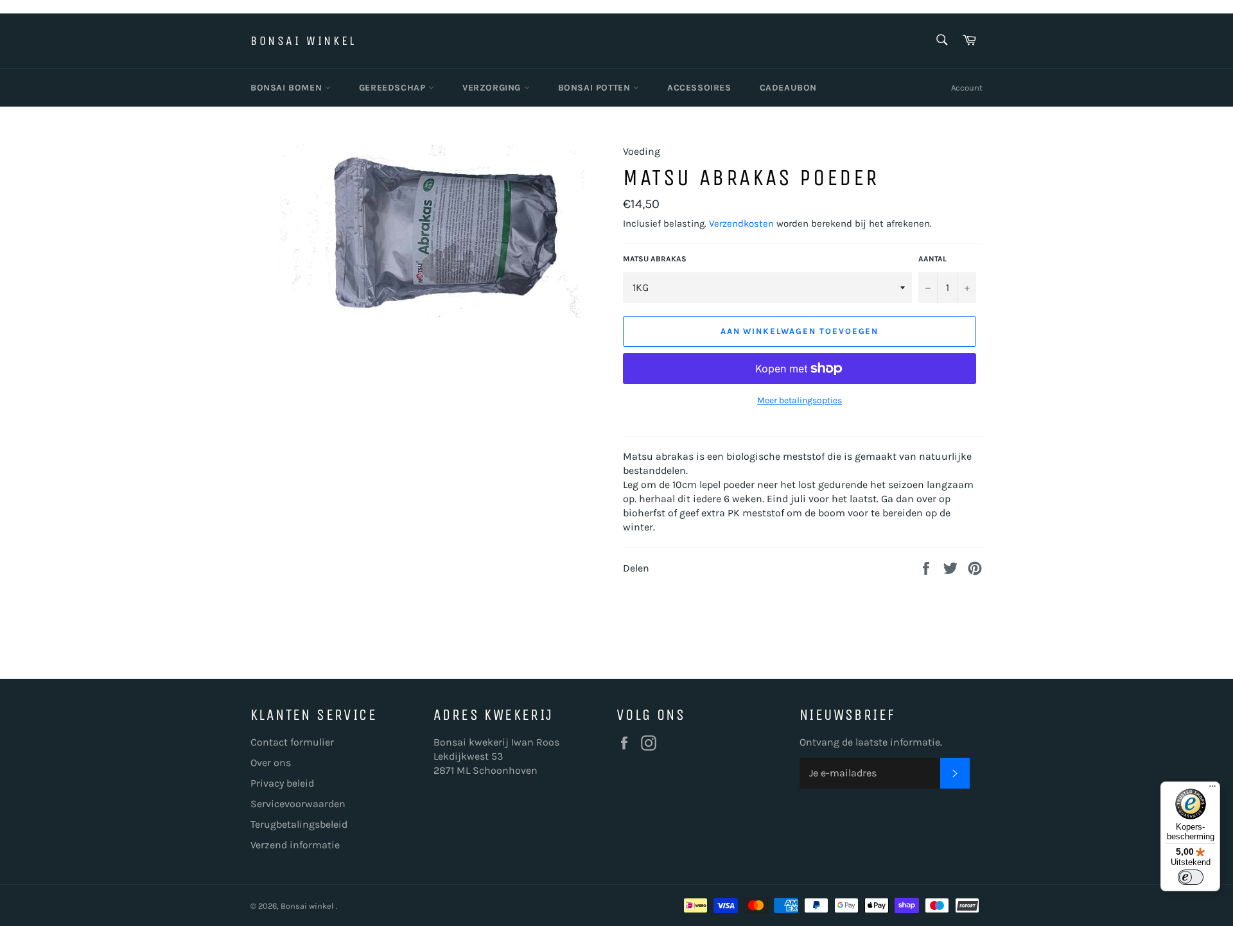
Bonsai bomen (287, 87)
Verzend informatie (295, 845)
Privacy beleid (282, 783)
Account (967, 87)
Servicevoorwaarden (297, 804)
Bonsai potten (595, 87)
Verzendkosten (741, 223)
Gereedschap (393, 87)
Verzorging (493, 87)
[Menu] (1212, 789)
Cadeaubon (788, 87)
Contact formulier (292, 742)
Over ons (270, 762)
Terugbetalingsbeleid (298, 824)
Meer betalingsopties (799, 400)
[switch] (1190, 877)
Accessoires (699, 87)
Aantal (932, 258)
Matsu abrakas (654, 258)
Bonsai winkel (303, 40)
